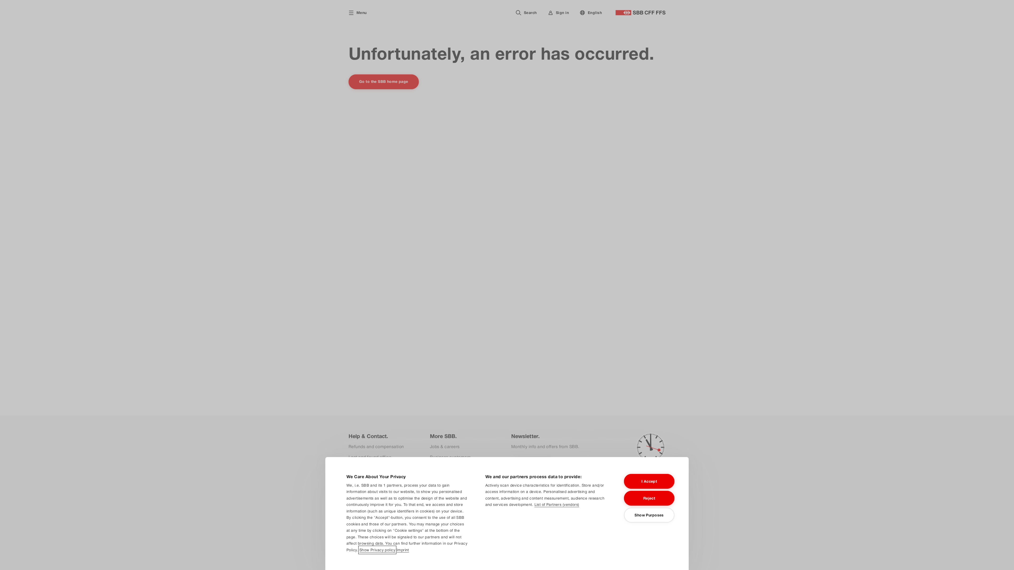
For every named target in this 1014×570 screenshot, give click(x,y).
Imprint (403, 550)
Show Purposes (649, 515)
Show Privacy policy (377, 550)
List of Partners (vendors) (556, 504)
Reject (649, 498)
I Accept (649, 481)
